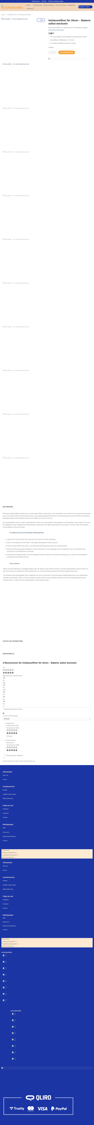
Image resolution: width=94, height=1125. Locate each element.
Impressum (6, 832)
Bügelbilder (71, 5)
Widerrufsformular (8, 798)
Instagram (6, 809)
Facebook (6, 813)
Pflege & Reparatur (49, 5)
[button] (92, 1)
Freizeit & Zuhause (61, 5)
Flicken (28, 5)
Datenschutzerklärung (9, 836)
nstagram (6, 899)
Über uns (5, 775)
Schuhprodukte (37, 5)
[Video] (41, 20)
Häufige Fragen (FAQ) (9, 794)
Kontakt (5, 790)
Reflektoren (30, 8)
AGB (4, 828)
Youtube (5, 817)
